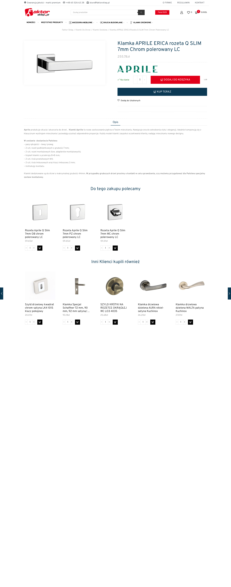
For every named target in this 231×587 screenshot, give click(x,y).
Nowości (31, 22)
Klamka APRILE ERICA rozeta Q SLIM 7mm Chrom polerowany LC (139, 30)
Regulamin (183, 2)
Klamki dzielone (100, 30)
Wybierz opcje (88, 289)
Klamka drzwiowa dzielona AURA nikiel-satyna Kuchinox (151, 308)
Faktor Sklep (67, 30)
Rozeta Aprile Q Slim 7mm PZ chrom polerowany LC (75, 234)
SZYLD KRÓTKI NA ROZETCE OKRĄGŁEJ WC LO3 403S (113, 308)
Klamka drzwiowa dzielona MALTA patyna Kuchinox (190, 308)
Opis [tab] (115, 122)
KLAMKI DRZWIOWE (142, 23)
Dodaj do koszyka (177, 80)
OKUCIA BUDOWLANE (113, 23)
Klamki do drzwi (83, 30)
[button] (39, 248)
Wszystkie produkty (52, 22)
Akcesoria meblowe (82, 23)
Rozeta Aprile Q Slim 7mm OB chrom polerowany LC (37, 234)
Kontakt (199, 2)
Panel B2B (162, 12)
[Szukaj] (141, 12)
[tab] (115, 122)
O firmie (167, 2)
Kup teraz (164, 92)
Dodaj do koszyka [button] (50, 215)
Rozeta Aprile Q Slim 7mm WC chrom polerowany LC (112, 234)
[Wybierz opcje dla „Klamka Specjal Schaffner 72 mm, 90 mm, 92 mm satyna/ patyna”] (77, 322)
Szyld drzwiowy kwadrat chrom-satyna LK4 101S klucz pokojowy (39, 308)
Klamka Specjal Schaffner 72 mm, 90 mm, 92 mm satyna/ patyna (75, 308)
